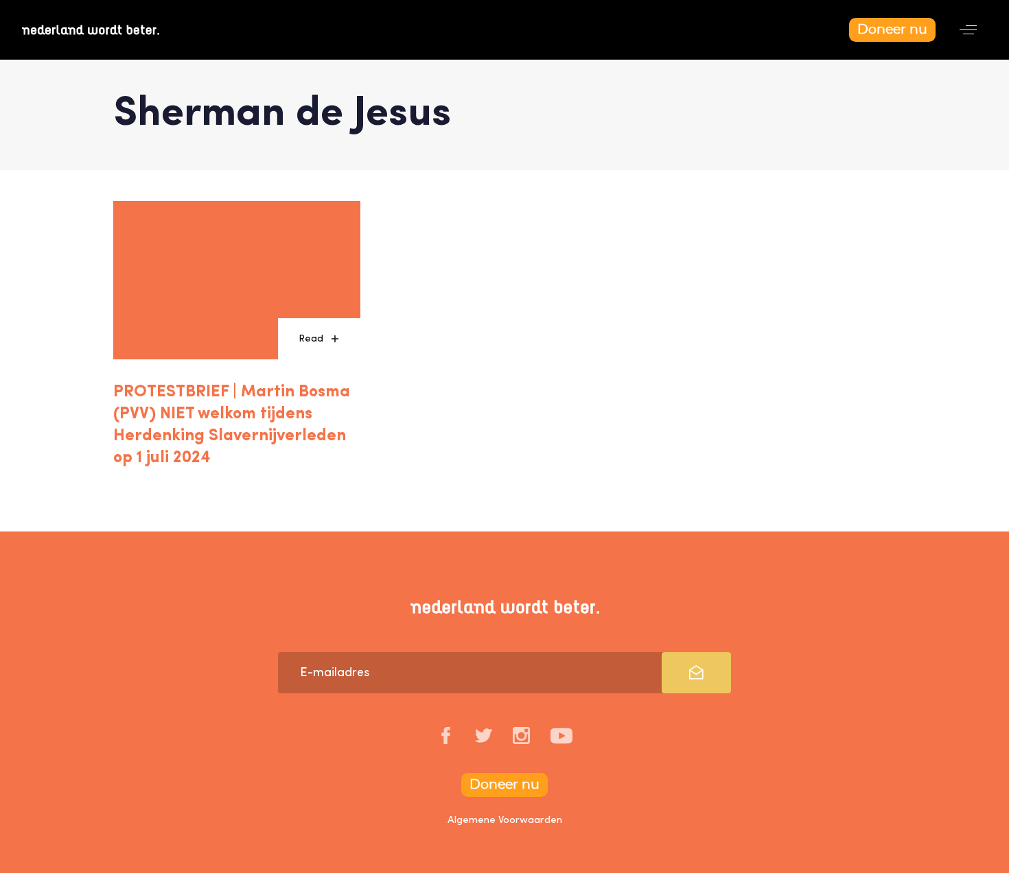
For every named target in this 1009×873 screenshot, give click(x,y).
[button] (968, 30)
